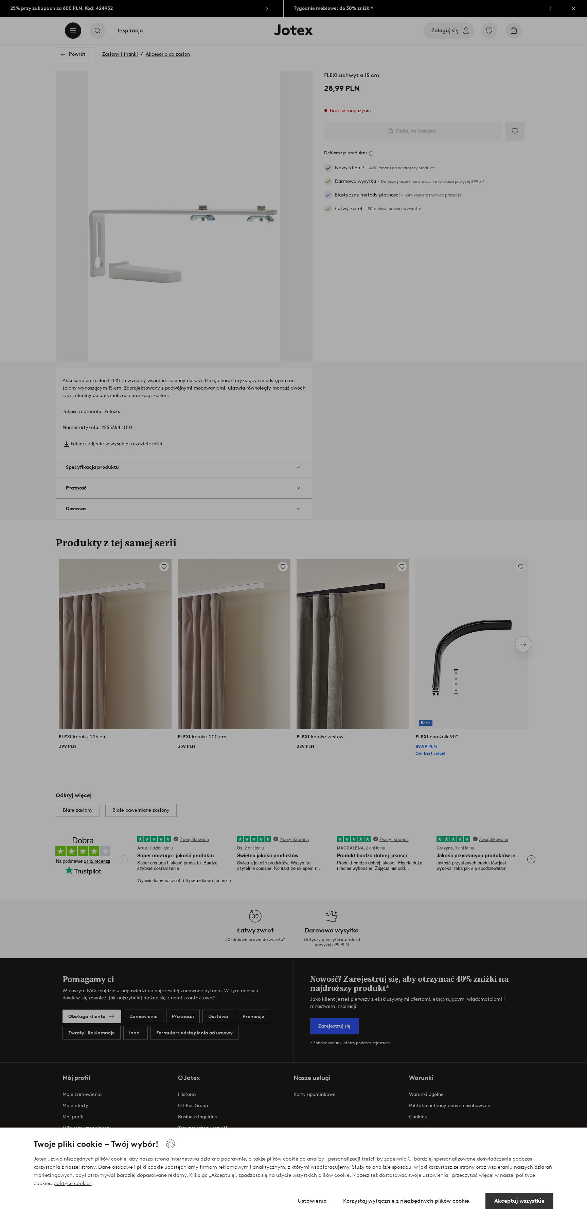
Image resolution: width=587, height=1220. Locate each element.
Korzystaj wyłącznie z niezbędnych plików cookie (406, 1201)
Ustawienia (312, 1201)
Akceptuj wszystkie (519, 1201)
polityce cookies (72, 1183)
